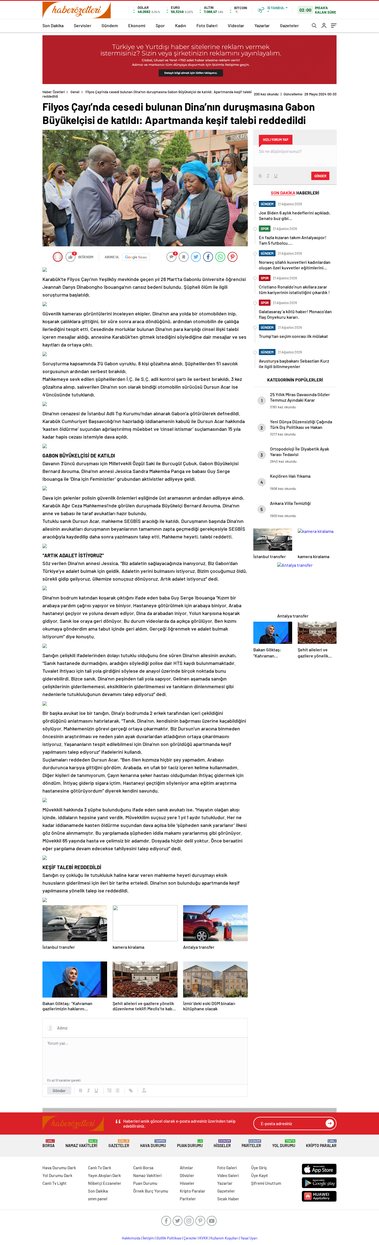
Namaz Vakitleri (81, 1143)
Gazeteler (289, 25)
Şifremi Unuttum (266, 1183)
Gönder (59, 1090)
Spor (160, 25)
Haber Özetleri (53, 92)
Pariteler (251, 1143)
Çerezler (190, 1238)
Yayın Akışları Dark (104, 1175)
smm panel (97, 1198)
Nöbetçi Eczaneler (104, 1183)
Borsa (48, 1143)
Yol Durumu (283, 1143)
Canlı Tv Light (54, 1183)
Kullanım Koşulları (224, 1238)
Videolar (236, 25)
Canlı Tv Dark (99, 1167)
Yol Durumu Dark (57, 1175)
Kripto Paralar (321, 1143)
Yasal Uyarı (249, 1238)
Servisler (82, 25)
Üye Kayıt (259, 1175)
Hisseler (222, 1143)
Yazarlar (262, 25)
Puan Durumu (190, 1143)
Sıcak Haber (228, 1198)
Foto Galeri (207, 25)
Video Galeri (228, 1175)
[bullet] (117, 1090)
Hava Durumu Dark (59, 1167)
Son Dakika (53, 25)
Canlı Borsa (143, 1167)
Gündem (110, 25)
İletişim (148, 1238)
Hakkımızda (131, 1238)
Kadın (180, 25)
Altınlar (186, 1167)
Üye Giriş (259, 1167)
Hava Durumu (153, 1143)
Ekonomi (136, 25)
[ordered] (109, 1090)
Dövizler (187, 1175)
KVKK (203, 1238)
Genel (74, 92)
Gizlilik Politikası (168, 1238)
